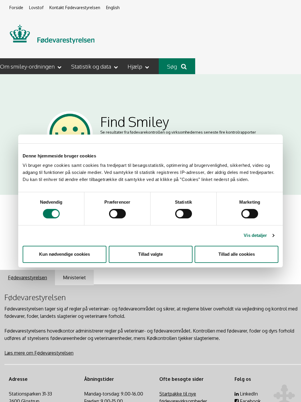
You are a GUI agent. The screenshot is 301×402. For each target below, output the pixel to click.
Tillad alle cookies (236, 254)
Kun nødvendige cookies (64, 254)
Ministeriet (74, 277)
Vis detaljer (255, 235)
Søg (172, 66)
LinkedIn (248, 394)
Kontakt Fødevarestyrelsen (74, 7)
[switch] (117, 213)
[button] (31, 66)
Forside (16, 7)
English (113, 7)
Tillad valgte (150, 254)
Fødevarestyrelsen (27, 277)
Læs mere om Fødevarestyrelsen (38, 353)
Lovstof (36, 7)
